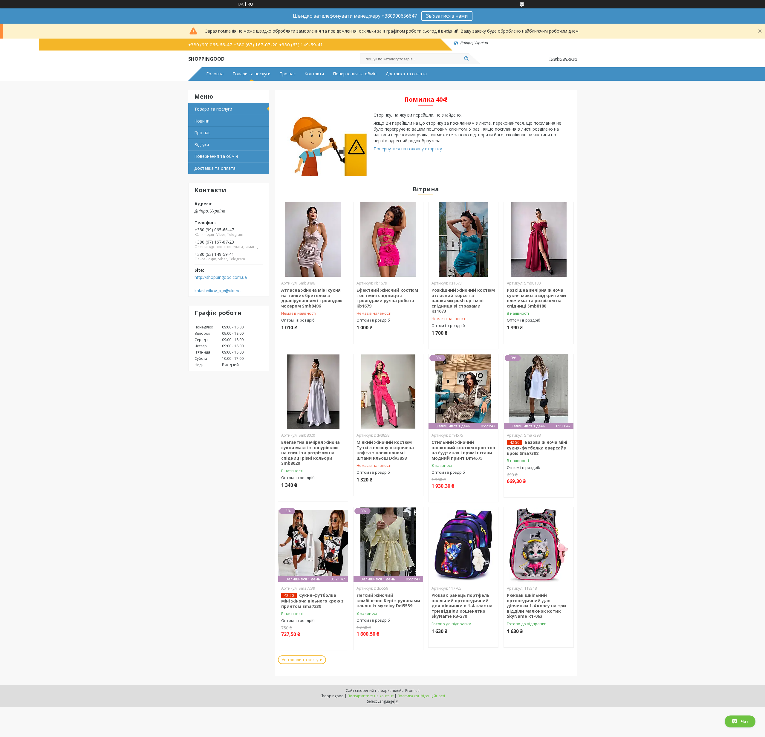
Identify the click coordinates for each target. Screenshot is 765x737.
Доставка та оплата (406, 74)
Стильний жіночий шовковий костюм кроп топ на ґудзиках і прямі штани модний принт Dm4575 (463, 450)
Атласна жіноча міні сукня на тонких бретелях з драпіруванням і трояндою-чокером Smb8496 (312, 298)
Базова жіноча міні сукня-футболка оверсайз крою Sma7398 (537, 447)
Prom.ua (412, 690)
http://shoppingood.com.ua (221, 277)
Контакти (314, 74)
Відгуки (201, 144)
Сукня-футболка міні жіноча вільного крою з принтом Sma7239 (312, 600)
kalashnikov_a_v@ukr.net (218, 290)
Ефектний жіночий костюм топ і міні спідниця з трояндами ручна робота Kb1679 (387, 298)
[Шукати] (466, 58)
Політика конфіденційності (421, 695)
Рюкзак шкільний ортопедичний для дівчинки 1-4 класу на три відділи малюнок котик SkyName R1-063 (536, 605)
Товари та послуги (251, 74)
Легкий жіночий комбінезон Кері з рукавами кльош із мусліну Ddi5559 (388, 600)
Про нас (287, 74)
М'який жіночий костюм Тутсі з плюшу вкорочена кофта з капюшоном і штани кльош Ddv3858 (385, 450)
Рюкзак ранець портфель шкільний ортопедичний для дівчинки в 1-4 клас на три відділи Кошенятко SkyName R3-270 (462, 605)
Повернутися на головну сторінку (408, 149)
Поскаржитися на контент (371, 695)
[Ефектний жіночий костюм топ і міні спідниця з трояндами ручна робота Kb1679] (388, 239)
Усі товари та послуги (301, 659)
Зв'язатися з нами (447, 16)
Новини (201, 121)
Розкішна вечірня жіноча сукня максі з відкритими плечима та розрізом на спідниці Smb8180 (536, 298)
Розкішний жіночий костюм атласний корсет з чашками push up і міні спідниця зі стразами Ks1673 (463, 300)
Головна (215, 74)
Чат (744, 721)
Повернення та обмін (355, 74)
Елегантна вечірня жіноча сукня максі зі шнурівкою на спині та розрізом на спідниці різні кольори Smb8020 (310, 452)
